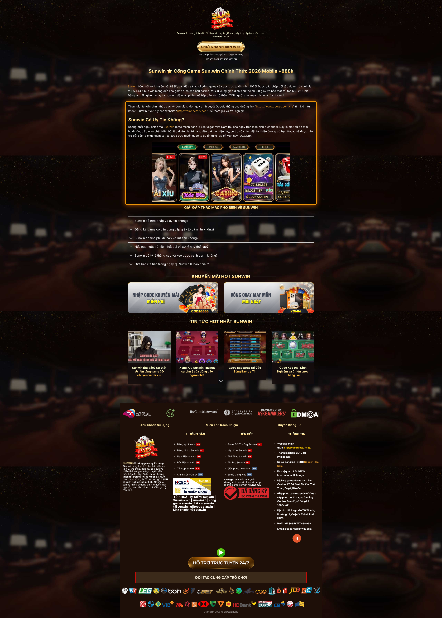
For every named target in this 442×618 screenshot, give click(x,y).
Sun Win (169, 127)
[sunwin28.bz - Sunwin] (221, 16)
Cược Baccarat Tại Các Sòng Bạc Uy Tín (245, 369)
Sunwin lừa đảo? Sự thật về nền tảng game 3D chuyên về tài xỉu (149, 371)
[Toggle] (131, 221)
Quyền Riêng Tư (289, 425)
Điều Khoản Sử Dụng (154, 425)
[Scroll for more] (221, 380)
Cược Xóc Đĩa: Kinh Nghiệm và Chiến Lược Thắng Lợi (293, 371)
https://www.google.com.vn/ (274, 106)
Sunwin (132, 86)
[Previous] (133, 350)
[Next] (309, 350)
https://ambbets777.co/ (192, 111)
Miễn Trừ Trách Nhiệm (222, 425)
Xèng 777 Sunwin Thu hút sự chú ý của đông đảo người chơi (197, 371)
